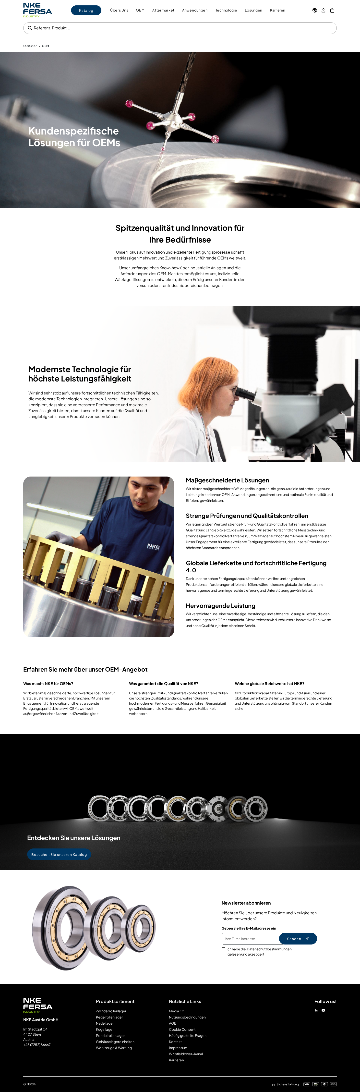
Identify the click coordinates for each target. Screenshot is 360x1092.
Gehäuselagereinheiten (115, 1041)
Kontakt (175, 1041)
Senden (294, 938)
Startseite (30, 46)
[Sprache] (315, 10)
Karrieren (277, 10)
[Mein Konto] (323, 10)
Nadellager (105, 1023)
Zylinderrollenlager (111, 1011)
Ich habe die (259, 951)
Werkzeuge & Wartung (114, 1047)
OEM (45, 46)
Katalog (86, 10)
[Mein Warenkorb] (332, 10)
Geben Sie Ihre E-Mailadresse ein (249, 928)
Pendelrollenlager (110, 1035)
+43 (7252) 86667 (37, 1044)
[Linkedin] (316, 1010)
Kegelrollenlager (109, 1017)
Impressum (178, 1047)
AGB (173, 1023)
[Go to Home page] (37, 10)
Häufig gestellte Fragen (187, 1035)
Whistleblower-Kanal (186, 1054)
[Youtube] (323, 1010)
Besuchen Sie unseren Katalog (59, 854)
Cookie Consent (182, 1029)
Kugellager (105, 1029)
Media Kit (176, 1011)
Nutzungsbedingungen (187, 1017)
